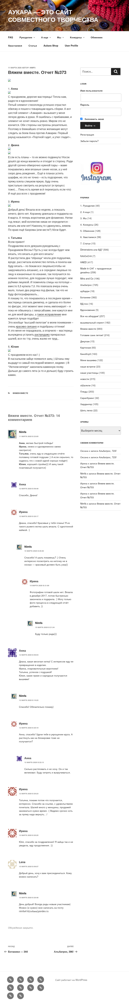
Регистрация (87, 134)
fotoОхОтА (86, 256)
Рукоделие (25, 37)
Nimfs (32, 67)
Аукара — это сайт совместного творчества (53, 15)
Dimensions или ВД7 (91, 249)
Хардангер (86, 404)
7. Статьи (85, 243)
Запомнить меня (94, 119)
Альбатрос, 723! (108, 450)
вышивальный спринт (92, 322)
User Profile (71, 45)
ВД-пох (84, 303)
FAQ (10, 37)
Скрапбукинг (87, 398)
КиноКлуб (85, 354)
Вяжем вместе (20, 393)
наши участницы (89, 372)
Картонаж (85, 347)
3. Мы (83, 218)
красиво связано (26, 326)
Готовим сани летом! (91, 335)
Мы (59, 37)
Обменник (96, 37)
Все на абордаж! (89, 316)
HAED (83, 262)
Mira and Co (86, 278)
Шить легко (86, 410)
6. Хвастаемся (88, 237)
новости (84, 379)
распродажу (42, 334)
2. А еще (85, 212)
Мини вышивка (88, 360)
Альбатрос (86, 285)
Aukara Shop (51, 45)
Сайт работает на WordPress (71, 979)
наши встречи (87, 366)
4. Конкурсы (86, 224)
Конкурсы (76, 37)
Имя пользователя (91, 90)
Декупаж (85, 341)
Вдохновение (87, 310)
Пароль (84, 104)
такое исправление (49, 314)
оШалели (85, 385)
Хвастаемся (15, 45)
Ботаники (85, 297)
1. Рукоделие (87, 205)
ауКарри (85, 291)
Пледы (84, 391)
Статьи (33, 45)
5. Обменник (87, 230)
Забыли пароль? (89, 141)
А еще (44, 37)
